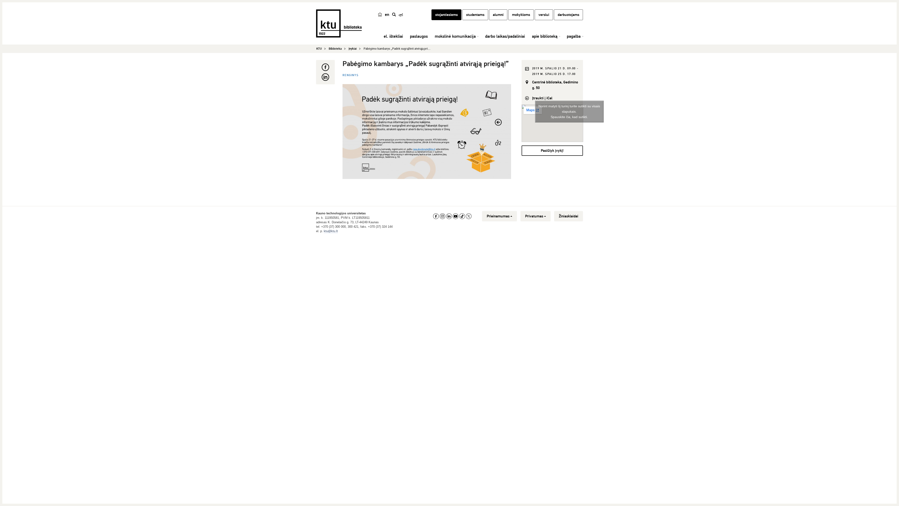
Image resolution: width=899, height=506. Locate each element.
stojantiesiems (446, 14)
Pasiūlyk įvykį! (552, 150)
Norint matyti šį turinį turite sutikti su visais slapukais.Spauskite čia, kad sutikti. (569, 111)
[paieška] (394, 15)
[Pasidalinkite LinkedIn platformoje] (325, 77)
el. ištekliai (393, 36)
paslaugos (419, 36)
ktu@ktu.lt (331, 231)
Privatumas (534, 216)
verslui (543, 14)
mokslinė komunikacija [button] (455, 36)
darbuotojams (568, 14)
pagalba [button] (574, 36)
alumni (498, 14)
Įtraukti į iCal (542, 98)
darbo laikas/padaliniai (505, 36)
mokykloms (521, 14)
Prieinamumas (498, 216)
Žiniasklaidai (568, 216)
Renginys (351, 75)
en (387, 14)
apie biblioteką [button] (544, 36)
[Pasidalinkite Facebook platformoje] (325, 67)
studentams (475, 14)
